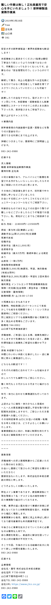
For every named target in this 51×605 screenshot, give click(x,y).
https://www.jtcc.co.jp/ (26, 584)
